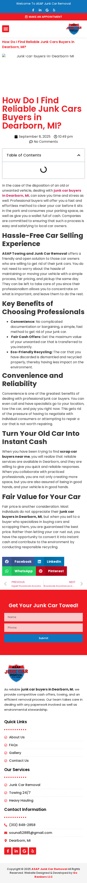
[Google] (47, 10)
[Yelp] (54, 10)
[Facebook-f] (33, 10)
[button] (5, 28)
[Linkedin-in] (40, 10)
